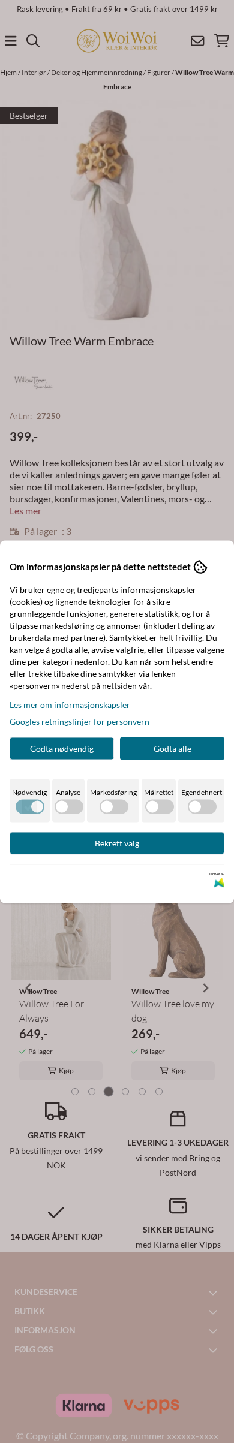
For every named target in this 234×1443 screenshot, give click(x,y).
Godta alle (172, 748)
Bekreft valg (117, 843)
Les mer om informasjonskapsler (70, 704)
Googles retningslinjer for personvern (79, 721)
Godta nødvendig (62, 748)
